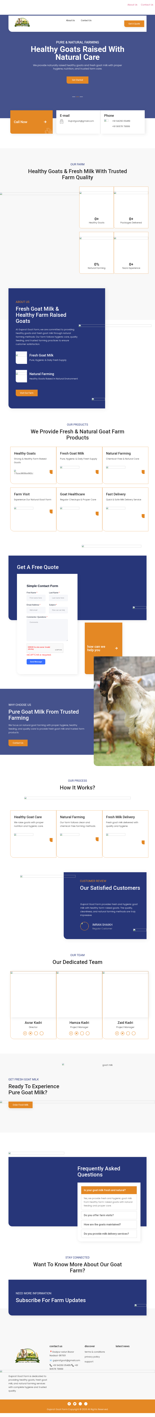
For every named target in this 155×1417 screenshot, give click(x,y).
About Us (132, 4)
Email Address (33, 605)
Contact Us (147, 4)
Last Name (54, 593)
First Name (32, 593)
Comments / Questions (37, 617)
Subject (53, 605)
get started (77, 72)
